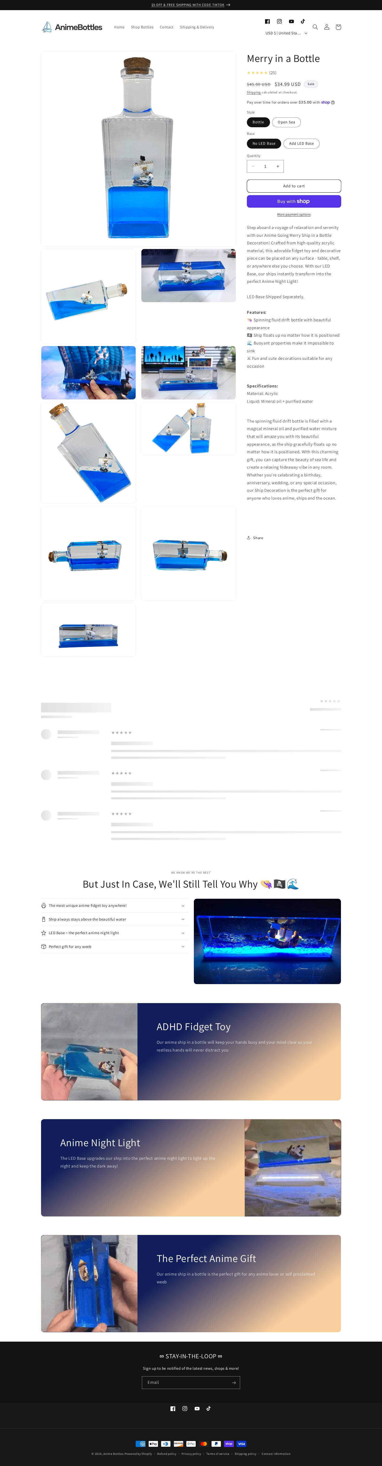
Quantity (253, 155)
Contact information (276, 1454)
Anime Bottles (113, 1454)
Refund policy (166, 1454)
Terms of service (217, 1454)
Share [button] (258, 537)
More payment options (294, 214)
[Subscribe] (234, 1382)
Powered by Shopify (138, 1454)
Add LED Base (301, 143)
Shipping (254, 92)
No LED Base (264, 143)
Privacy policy (191, 1454)
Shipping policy (245, 1454)
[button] (315, 27)
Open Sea (286, 121)
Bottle (258, 121)
